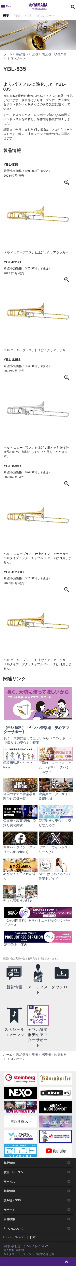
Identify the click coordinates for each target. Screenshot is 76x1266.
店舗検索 (9, 1219)
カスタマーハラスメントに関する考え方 (28, 1254)
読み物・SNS (12, 1200)
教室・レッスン (14, 1172)
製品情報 (9, 1162)
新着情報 (9, 1191)
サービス (9, 1181)
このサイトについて (36, 1246)
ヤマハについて (14, 1228)
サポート (9, 1209)
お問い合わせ (11, 1246)
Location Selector (14, 1237)
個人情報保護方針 (14, 1250)
